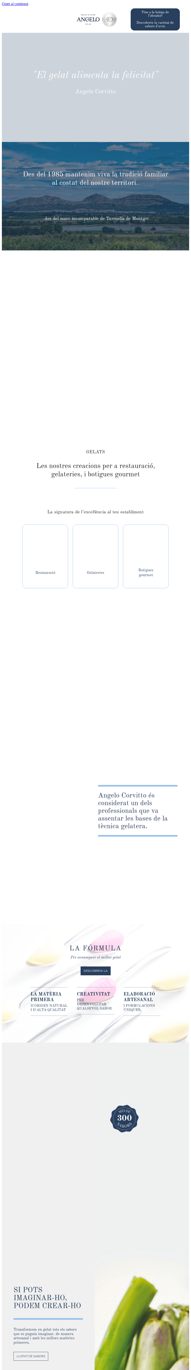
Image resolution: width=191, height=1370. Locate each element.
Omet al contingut (15, 4)
